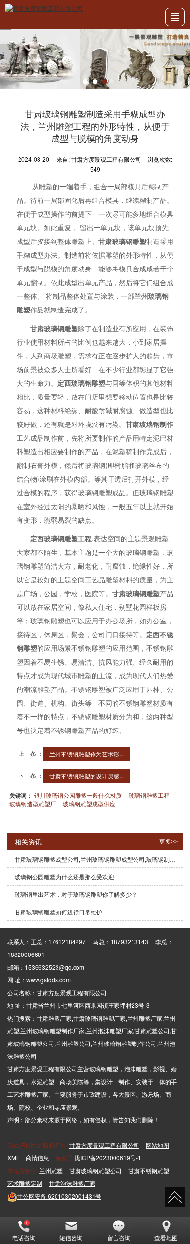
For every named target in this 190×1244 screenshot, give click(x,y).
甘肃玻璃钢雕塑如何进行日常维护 (58, 912)
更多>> (168, 841)
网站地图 (157, 1145)
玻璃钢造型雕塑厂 (32, 804)
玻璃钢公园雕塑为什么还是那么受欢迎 (64, 876)
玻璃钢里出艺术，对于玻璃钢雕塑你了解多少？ (76, 894)
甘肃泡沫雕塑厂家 (72, 1183)
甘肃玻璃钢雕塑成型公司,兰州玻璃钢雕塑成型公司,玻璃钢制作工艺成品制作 (99, 859)
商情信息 (37, 1158)
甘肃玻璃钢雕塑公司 (95, 1170)
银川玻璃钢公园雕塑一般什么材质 (78, 795)
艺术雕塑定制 (24, 1183)
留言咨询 (119, 1237)
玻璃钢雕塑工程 (149, 795)
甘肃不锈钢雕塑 (148, 1170)
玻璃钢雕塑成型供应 (89, 804)
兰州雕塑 (51, 1170)
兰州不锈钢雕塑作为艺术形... (86, 754)
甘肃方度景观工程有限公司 (104, 1145)
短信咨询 (71, 1237)
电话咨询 (24, 1237)
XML (13, 1158)
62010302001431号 (59, 1196)
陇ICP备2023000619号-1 (108, 1158)
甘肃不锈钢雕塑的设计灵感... (86, 776)
